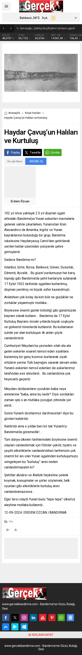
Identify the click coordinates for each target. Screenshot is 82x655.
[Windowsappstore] (24, 626)
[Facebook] (5, 617)
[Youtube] (42, 617)
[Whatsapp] (61, 617)
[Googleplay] (15, 626)
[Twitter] (15, 617)
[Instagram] (24, 617)
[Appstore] (5, 626)
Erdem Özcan (20, 201)
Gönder (55, 152)
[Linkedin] (33, 617)
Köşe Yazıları (33, 112)
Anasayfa (14, 112)
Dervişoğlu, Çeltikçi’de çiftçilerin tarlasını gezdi (47, 28)
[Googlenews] (70, 617)
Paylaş (15, 152)
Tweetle (35, 152)
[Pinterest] (52, 617)
